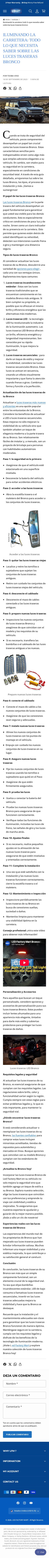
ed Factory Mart (20, 1345)
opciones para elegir (28, 268)
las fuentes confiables (24, 1135)
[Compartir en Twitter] (10, 88)
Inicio (7, 19)
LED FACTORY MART (20, 1520)
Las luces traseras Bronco (17, 202)
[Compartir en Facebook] (5, 88)
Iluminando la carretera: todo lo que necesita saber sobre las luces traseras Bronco (23, 23)
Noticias (15, 19)
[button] (4, 11)
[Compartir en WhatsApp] (15, 88)
